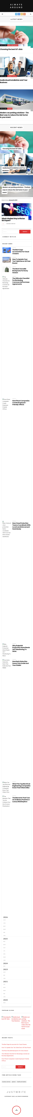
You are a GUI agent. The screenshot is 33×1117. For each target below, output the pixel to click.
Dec (4, 941)
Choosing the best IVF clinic (11, 49)
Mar (4, 929)
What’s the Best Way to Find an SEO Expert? (13, 219)
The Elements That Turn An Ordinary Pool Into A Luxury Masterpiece (21, 800)
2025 (5, 939)
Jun (4, 923)
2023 (5, 969)
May (4, 926)
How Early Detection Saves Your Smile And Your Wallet (20, 663)
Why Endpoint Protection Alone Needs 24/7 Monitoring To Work (21, 648)
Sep (4, 975)
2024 (5, 963)
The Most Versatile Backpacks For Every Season (20, 271)
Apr (4, 954)
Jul (4, 950)
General (10, 108)
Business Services (12, 76)
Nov (4, 944)
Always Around (16, 6)
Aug (4, 920)
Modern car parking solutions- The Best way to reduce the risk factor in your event (14, 115)
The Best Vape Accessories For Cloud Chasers (20, 252)
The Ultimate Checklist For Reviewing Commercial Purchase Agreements (20, 281)
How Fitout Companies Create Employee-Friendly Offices (20, 403)
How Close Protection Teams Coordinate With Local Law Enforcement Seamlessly (21, 526)
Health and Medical (13, 45)
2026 (5, 917)
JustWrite (16, 1092)
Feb (4, 932)
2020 (5, 1000)
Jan (4, 935)
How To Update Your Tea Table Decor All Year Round (21, 261)
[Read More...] (3, 223)
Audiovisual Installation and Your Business (13, 81)
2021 (5, 981)
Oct (4, 947)
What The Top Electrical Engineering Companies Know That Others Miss (21, 786)
